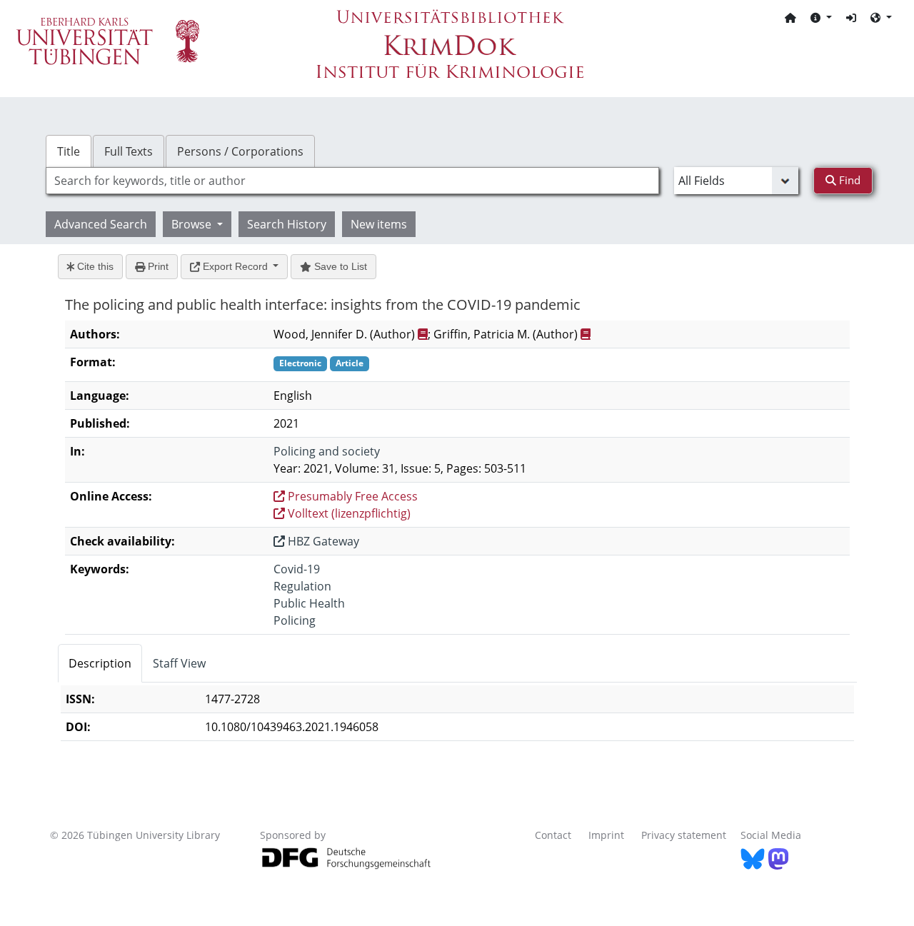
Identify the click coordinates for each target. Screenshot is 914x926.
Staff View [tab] (179, 663)
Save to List (339, 266)
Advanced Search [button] (100, 224)
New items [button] (379, 224)
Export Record (235, 266)
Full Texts (128, 151)
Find (848, 180)
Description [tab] (100, 663)
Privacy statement (683, 835)
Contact (553, 835)
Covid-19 (296, 569)
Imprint (606, 835)
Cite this (94, 266)
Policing (294, 620)
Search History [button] (286, 224)
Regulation (302, 586)
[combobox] (352, 180)
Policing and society (326, 451)
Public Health (309, 603)
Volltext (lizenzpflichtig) (348, 513)
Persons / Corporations (240, 151)
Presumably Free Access (351, 496)
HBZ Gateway (322, 541)
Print (157, 266)
